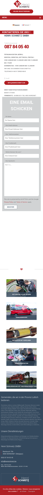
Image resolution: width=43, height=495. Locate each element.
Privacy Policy (8, 202)
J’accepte (31, 491)
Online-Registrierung (21, 11)
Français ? (27, 25)
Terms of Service (21, 202)
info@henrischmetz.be (16, 83)
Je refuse (23, 491)
